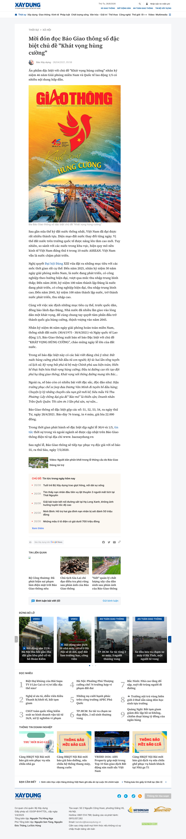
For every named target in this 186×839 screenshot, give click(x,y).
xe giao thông (108, 8)
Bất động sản (124, 8)
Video (151, 14)
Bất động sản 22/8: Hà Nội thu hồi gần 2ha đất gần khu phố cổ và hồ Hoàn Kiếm (36, 653)
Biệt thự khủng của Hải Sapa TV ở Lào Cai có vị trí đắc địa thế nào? (44, 684)
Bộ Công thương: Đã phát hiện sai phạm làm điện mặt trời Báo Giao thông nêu (43, 583)
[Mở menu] (170, 14)
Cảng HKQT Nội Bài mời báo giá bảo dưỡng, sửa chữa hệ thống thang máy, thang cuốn (74, 762)
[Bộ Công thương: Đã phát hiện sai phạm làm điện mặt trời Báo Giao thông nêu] (43, 565)
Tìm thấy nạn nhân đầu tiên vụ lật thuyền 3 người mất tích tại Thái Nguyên (79, 494)
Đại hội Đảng (54, 264)
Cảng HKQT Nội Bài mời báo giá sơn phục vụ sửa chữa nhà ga (34, 760)
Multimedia (161, 14)
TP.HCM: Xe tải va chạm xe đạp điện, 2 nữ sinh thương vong (94, 714)
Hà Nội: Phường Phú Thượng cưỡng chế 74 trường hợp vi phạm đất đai (95, 684)
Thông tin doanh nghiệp (35, 727)
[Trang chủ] (16, 14)
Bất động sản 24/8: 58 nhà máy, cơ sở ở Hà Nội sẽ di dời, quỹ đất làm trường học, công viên (74, 652)
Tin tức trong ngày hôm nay (58, 478)
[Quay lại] (30, 542)
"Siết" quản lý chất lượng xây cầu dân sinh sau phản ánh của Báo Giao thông (104, 583)
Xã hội (47, 30)
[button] (89, 665)
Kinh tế (55, 14)
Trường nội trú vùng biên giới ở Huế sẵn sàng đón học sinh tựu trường (145, 699)
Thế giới (136, 14)
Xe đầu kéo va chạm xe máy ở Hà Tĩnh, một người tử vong (149, 655)
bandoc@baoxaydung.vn (88, 822)
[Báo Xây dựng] (28, 5)
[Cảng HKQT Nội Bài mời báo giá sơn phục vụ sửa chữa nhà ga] (36, 742)
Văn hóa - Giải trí (98, 14)
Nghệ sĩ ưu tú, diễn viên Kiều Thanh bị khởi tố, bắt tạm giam (44, 699)
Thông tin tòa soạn (158, 796)
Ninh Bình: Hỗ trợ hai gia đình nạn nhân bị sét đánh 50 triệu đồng (77, 513)
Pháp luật (65, 14)
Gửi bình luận (110, 600)
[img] (75, 153)
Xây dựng (33, 14)
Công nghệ (125, 14)
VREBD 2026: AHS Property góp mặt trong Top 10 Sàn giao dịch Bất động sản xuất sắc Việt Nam (110, 764)
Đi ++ (144, 14)
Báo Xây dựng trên (42, 542)
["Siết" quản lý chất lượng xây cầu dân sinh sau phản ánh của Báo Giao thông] (106, 565)
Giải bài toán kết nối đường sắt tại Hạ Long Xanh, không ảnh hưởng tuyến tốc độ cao (78, 503)
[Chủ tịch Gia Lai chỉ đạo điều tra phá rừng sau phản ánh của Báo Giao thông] (74, 565)
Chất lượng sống (80, 14)
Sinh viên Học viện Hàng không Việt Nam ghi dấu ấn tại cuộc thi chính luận (80, 782)
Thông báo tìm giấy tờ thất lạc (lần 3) (143, 782)
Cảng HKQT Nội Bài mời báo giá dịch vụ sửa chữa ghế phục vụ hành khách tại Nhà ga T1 (148, 762)
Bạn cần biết (27, 782)
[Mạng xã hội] (133, 796)
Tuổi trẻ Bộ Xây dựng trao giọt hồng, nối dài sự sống (73, 485)
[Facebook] (103, 542)
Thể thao (113, 14)
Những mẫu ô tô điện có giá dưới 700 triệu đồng (71, 521)
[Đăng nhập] (147, 4)
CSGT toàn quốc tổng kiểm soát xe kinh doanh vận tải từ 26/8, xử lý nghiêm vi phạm (44, 714)
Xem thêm (38, 528)
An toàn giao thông (143, 8)
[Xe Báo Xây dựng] (162, 809)
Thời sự (22, 14)
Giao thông (44, 14)
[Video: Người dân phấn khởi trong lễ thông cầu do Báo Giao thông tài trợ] (38, 462)
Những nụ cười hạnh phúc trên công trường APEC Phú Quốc (94, 699)
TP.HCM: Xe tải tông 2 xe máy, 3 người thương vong (112, 655)
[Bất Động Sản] (138, 809)
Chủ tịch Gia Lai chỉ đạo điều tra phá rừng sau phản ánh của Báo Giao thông (74, 583)
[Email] (114, 542)
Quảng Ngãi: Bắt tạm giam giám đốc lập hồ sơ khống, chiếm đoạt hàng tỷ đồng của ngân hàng (146, 714)
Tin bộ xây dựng (163, 8)
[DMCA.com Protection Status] (149, 823)
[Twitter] (109, 542)
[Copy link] (119, 542)
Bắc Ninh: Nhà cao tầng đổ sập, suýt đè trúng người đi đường (144, 684)
